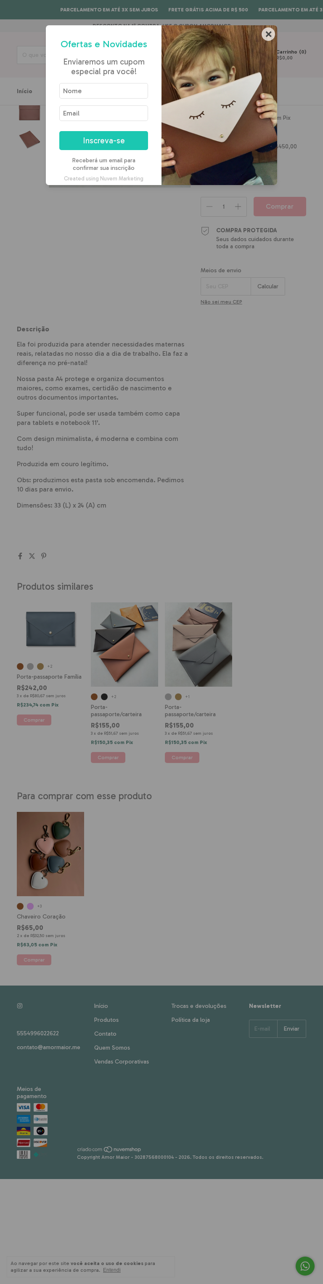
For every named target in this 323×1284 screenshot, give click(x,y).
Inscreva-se (104, 140)
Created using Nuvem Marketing (103, 178)
